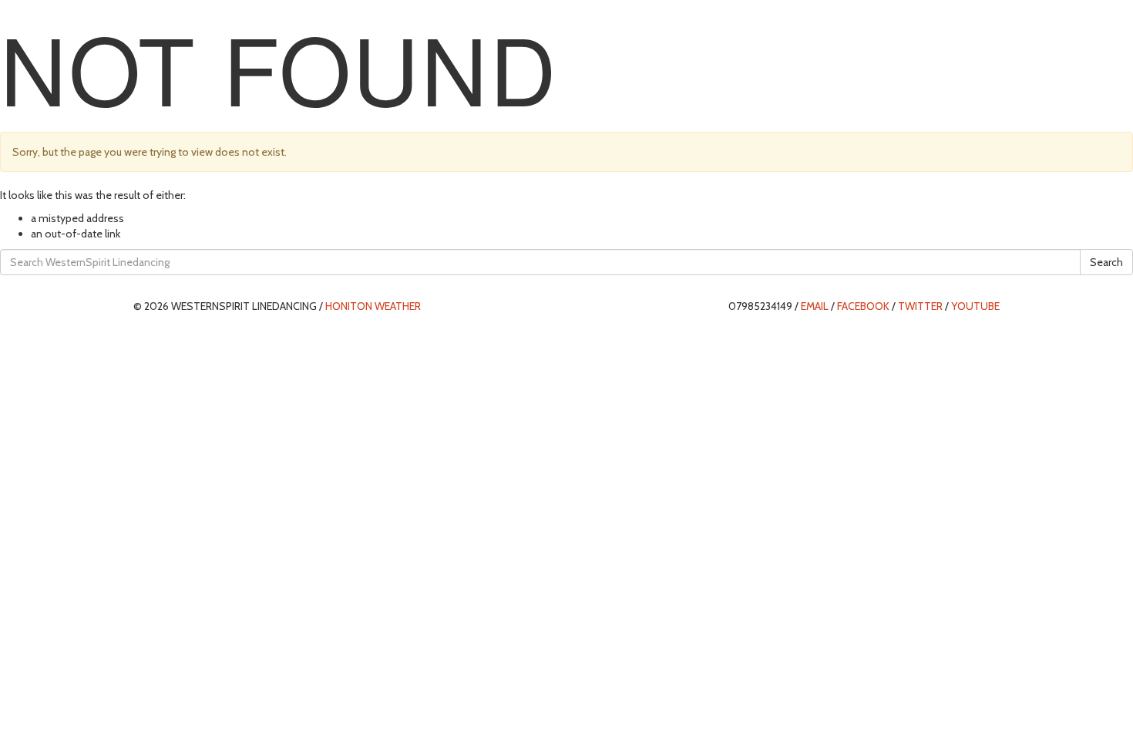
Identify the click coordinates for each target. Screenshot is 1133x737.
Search (1106, 262)
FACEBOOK (863, 306)
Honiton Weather (373, 306)
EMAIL (815, 306)
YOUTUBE (975, 306)
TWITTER (920, 306)
